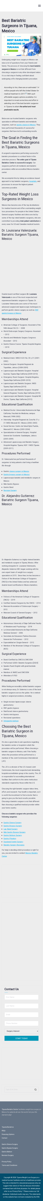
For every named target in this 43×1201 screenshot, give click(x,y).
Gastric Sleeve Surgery (13, 822)
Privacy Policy (6, 1162)
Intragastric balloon (11, 721)
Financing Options (8, 1134)
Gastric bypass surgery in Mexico (17, 474)
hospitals (32, 181)
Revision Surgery (10, 490)
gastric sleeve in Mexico (26, 125)
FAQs (4, 1131)
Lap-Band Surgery (11, 829)
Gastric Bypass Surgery (13, 826)
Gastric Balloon (7, 1152)
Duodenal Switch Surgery (13, 842)
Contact (4, 1138)
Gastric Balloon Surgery (13, 835)
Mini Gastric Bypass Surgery (14, 832)
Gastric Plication (10, 838)
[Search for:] (21, 1089)
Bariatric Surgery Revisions (14, 845)
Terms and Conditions (9, 1165)
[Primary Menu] (39, 5)
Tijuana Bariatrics (8, 1127)
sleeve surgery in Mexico (19, 471)
